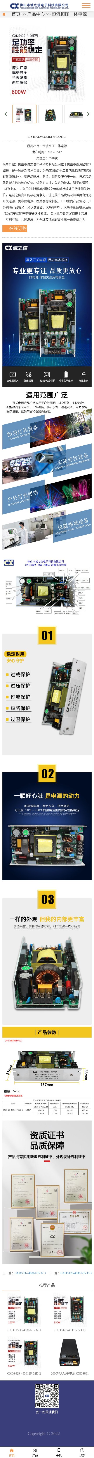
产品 (35, 1455)
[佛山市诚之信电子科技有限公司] (40, 5)
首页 (16, 14)
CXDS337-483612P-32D (30, 1273)
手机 (59, 1455)
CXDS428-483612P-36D (76, 1273)
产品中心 (36, 14)
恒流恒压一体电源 (69, 14)
